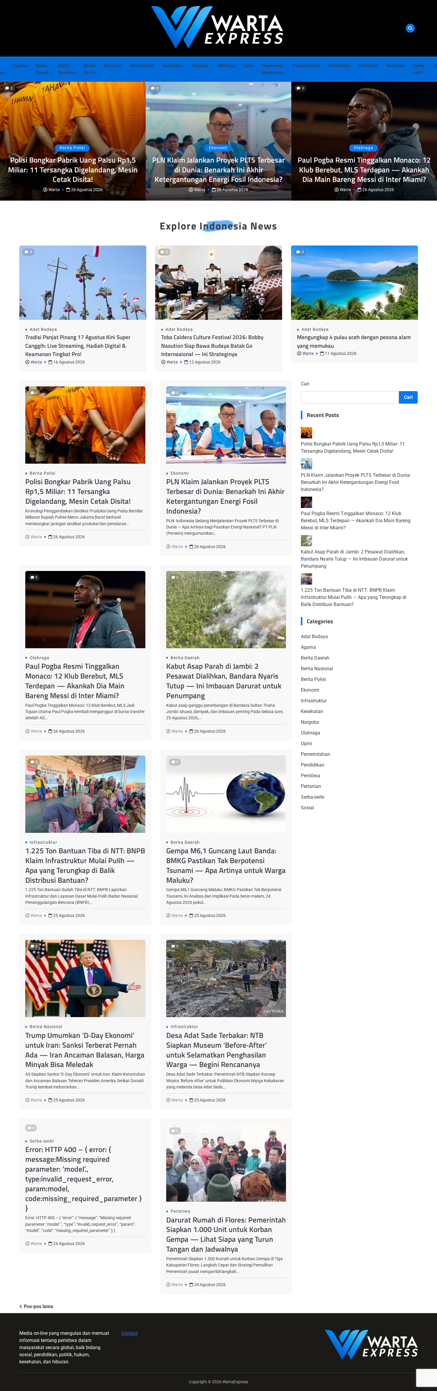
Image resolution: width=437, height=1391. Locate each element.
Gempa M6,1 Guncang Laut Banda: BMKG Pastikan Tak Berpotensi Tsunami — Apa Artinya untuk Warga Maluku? (226, 865)
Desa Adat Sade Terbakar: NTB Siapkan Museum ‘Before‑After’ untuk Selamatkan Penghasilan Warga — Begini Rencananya (216, 1049)
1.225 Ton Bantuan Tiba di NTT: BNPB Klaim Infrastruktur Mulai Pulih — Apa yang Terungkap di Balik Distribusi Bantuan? (85, 865)
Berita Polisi (89, 69)
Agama (20, 65)
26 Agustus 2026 (87, 189)
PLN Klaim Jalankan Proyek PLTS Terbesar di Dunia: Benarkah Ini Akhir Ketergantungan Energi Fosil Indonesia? (218, 169)
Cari (305, 384)
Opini (248, 65)
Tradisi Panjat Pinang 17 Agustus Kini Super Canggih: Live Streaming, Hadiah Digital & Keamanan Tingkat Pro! (78, 345)
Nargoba (200, 65)
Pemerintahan (306, 65)
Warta (54, 189)
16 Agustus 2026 (69, 362)
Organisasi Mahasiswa (273, 69)
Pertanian (395, 65)
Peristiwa (368, 65)
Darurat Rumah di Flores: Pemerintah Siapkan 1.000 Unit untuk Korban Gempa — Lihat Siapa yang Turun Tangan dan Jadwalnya (226, 1234)
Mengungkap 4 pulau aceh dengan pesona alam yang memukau (354, 341)
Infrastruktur (142, 65)
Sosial (307, 808)
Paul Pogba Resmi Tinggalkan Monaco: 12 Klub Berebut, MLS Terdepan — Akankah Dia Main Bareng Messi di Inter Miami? (364, 169)
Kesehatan (172, 65)
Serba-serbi (419, 69)
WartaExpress (235, 1381)
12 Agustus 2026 (205, 362)
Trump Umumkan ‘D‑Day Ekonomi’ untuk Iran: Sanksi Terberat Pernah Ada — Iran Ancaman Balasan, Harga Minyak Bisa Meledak (84, 1049)
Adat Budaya (43, 329)
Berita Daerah (42, 69)
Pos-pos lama (38, 1306)
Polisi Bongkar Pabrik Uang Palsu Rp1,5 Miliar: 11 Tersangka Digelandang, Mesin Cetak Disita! (73, 169)
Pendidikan (339, 65)
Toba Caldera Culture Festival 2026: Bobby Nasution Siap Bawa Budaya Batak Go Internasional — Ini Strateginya (212, 345)
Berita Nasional (67, 69)
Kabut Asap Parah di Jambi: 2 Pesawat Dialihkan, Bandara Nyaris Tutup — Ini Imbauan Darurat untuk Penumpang (223, 680)
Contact (129, 1333)
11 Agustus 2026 (340, 353)
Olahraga (226, 65)
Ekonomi (112, 65)
